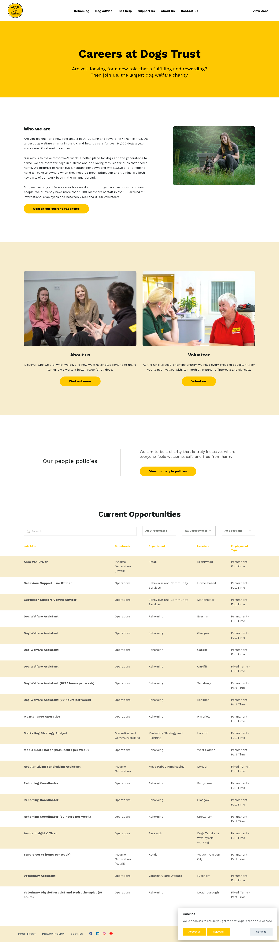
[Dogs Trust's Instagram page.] (104, 933)
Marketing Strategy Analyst (45, 733)
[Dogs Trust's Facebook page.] (91, 933)
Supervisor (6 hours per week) (47, 854)
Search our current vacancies (56, 208)
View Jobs (260, 11)
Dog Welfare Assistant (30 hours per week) (57, 700)
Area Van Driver (36, 562)
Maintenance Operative (42, 716)
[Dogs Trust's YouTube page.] (111, 933)
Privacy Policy (53, 934)
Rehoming (81, 11)
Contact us (189, 11)
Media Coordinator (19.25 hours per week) (56, 750)
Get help (125, 11)
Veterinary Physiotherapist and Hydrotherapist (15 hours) (63, 895)
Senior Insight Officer (40, 833)
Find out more (80, 381)
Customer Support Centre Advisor (50, 600)
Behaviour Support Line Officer (48, 583)
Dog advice (103, 11)
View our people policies (168, 471)
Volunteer (198, 381)
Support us (146, 11)
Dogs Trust (27, 934)
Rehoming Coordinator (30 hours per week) (57, 816)
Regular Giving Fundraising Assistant (52, 766)
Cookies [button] (77, 934)
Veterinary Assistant (40, 876)
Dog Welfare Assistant (41, 616)
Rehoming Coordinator (41, 783)
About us (168, 11)
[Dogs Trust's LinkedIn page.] (98, 933)
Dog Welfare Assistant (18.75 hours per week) (59, 683)
